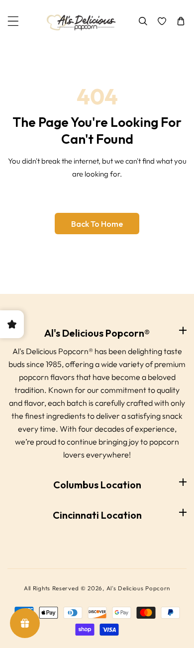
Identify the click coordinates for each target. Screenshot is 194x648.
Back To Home (97, 224)
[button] (13, 21)
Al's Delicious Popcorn (138, 588)
